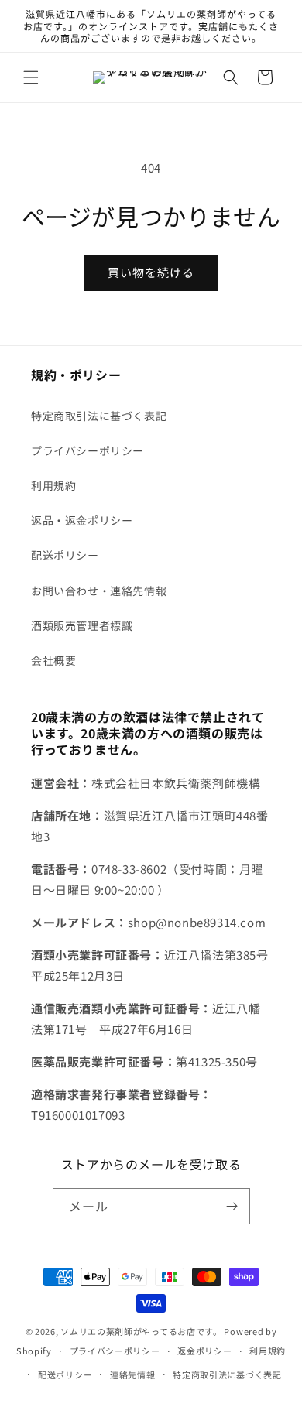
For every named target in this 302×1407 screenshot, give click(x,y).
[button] (31, 77)
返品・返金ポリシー (81, 520)
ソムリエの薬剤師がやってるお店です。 (141, 1331)
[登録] (232, 1206)
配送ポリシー (65, 555)
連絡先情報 (133, 1374)
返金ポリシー (204, 1350)
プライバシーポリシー (87, 450)
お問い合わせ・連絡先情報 (98, 590)
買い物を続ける (151, 272)
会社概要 (53, 660)
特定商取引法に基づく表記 (98, 415)
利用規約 (53, 485)
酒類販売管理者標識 (81, 625)
